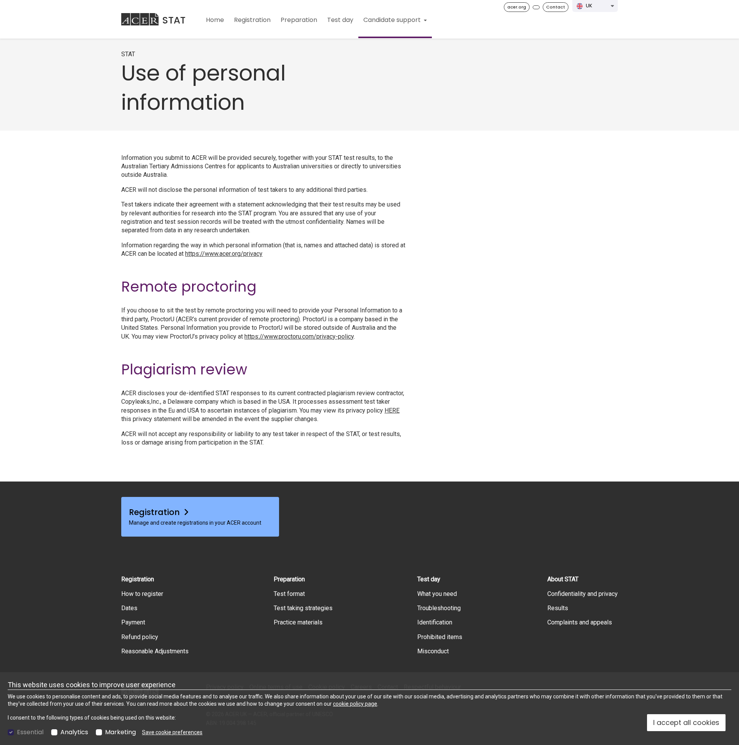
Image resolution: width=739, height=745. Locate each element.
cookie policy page (355, 704)
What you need (437, 593)
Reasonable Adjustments (155, 651)
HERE (392, 410)
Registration (252, 19)
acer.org (516, 7)
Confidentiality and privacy (582, 593)
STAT (174, 20)
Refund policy (139, 637)
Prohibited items (439, 637)
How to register (142, 593)
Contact (555, 7)
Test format (289, 593)
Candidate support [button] (392, 19)
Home (215, 19)
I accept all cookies (686, 722)
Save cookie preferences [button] (172, 732)
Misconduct (433, 651)
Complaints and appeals (579, 622)
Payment (133, 622)
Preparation (299, 19)
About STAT (562, 579)
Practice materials (298, 622)
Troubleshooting (439, 608)
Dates (129, 608)
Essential (30, 732)
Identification (434, 622)
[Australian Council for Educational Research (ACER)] (140, 19)
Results (557, 608)
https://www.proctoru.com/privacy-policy (299, 336)
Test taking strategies (303, 608)
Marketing (120, 732)
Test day (340, 19)
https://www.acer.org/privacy (223, 253)
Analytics (74, 732)
